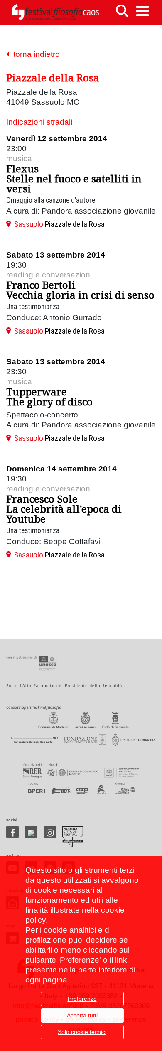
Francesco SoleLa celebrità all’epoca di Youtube (64, 509)
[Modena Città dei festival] (72, 836)
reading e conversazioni (49, 274)
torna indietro (34, 54)
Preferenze (82, 998)
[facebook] (12, 832)
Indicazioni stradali (39, 122)
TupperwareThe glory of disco (49, 396)
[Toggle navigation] (142, 11)
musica (19, 158)
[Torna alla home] (55, 12)
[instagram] (50, 832)
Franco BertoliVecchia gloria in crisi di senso (80, 290)
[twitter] (31, 832)
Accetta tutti (82, 1015)
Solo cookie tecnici (82, 1032)
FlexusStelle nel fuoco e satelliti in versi (74, 178)
